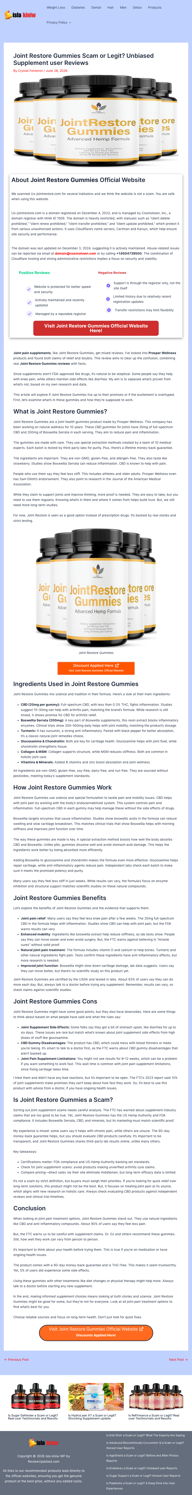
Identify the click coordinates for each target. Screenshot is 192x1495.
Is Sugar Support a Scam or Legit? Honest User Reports (143, 1475)
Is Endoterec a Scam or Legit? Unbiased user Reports (141, 1468)
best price (34, 1481)
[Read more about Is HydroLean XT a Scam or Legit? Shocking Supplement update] (96, 1396)
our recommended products (40, 1471)
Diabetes (78, 7)
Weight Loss (56, 7)
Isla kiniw (52, 1456)
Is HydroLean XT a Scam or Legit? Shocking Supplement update (92, 1416)
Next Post (178, 1359)
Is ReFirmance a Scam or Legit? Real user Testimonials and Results (153, 1416)
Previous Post (16, 1359)
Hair (110, 7)
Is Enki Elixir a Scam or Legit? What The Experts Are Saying (145, 1435)
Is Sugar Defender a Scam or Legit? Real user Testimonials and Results (33, 1416)
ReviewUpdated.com (43, 1461)
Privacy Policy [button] (57, 22)
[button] (69, 22)
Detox (137, 7)
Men (123, 7)
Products (155, 7)
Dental (96, 7)
